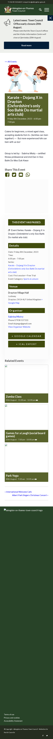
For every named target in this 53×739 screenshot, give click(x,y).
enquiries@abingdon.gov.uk (34, 2)
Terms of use (9, 714)
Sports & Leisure (31, 279)
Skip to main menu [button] (26, 553)
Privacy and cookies (12, 718)
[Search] (39, 9)
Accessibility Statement (13, 721)
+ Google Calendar (26, 336)
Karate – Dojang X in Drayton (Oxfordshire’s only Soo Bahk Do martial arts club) (26, 268)
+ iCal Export (26, 344)
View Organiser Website (19, 327)
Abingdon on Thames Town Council (25, 729)
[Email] (21, 174)
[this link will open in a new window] (8, 174)
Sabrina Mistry (15, 316)
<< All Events (11, 61)
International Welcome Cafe (18, 492)
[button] (45, 9)
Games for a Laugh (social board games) (25, 434)
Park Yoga (12, 475)
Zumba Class (13, 396)
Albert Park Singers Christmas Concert (30, 495)
